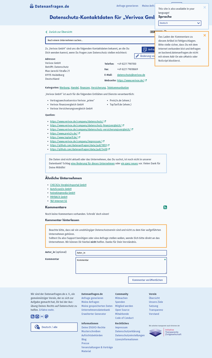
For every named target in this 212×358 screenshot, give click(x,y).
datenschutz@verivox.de (131, 74)
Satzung (153, 306)
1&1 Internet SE (58, 200)
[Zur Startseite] (49, 7)
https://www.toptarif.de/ (64, 137)
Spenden (120, 301)
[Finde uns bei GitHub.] (37, 316)
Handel (75, 87)
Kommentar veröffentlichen (147, 280)
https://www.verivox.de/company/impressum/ (76, 141)
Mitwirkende (122, 313)
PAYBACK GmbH (58, 196)
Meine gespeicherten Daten (97, 306)
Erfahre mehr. (46, 309)
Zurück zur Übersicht (60, 31)
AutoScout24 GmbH (61, 188)
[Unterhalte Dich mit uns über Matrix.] (42, 316)
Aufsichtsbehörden (92, 335)
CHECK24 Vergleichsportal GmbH (68, 184)
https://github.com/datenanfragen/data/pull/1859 (78, 145)
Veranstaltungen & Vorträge (97, 347)
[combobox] (106, 40)
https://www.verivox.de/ (130, 80)
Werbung (65, 87)
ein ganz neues (129, 163)
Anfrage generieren (127, 5)
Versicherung (98, 87)
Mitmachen (121, 298)
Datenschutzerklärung (127, 331)
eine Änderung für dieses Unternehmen (93, 163)
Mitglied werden (124, 306)
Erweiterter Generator (93, 313)
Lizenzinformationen (126, 339)
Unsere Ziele (156, 301)
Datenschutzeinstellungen (130, 335)
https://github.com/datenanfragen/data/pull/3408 (78, 149)
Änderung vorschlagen (152, 56)
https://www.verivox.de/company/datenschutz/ (76, 121)
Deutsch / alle (49, 327)
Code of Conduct (124, 317)
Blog (83, 339)
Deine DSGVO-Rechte (93, 327)
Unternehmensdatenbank (95, 309)
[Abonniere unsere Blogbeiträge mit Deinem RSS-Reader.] (32, 316)
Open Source (122, 309)
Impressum (121, 327)
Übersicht (154, 298)
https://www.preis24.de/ (63, 133)
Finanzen (85, 87)
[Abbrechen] (204, 7)
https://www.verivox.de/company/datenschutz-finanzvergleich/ (86, 125)
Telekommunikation (118, 87)
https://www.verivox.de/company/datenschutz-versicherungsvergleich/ (90, 129)
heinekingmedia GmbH (62, 192)
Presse (85, 343)
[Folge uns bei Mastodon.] (46, 316)
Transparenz (156, 309)
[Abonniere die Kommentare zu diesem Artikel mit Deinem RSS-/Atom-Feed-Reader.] (165, 207)
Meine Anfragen (151, 5)
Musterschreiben (90, 331)
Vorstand (154, 313)
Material (86, 351)
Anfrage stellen (156, 49)
